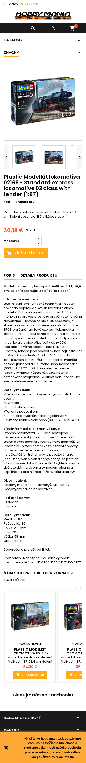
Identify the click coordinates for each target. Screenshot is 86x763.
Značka (22, 202)
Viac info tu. (65, 757)
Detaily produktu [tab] (38, 275)
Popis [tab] (9, 275)
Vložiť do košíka (25, 253)
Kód (7, 202)
